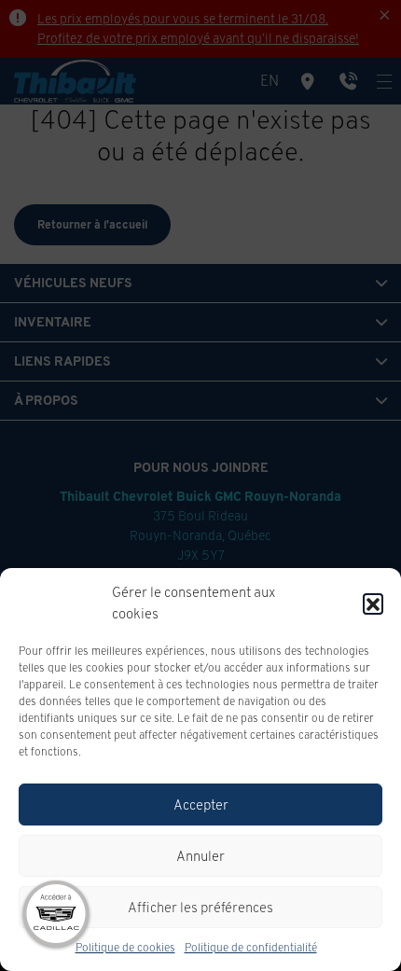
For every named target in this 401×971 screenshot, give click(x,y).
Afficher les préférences (200, 907)
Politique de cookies (125, 947)
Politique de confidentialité (251, 947)
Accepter (200, 804)
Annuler (200, 856)
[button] (373, 603)
